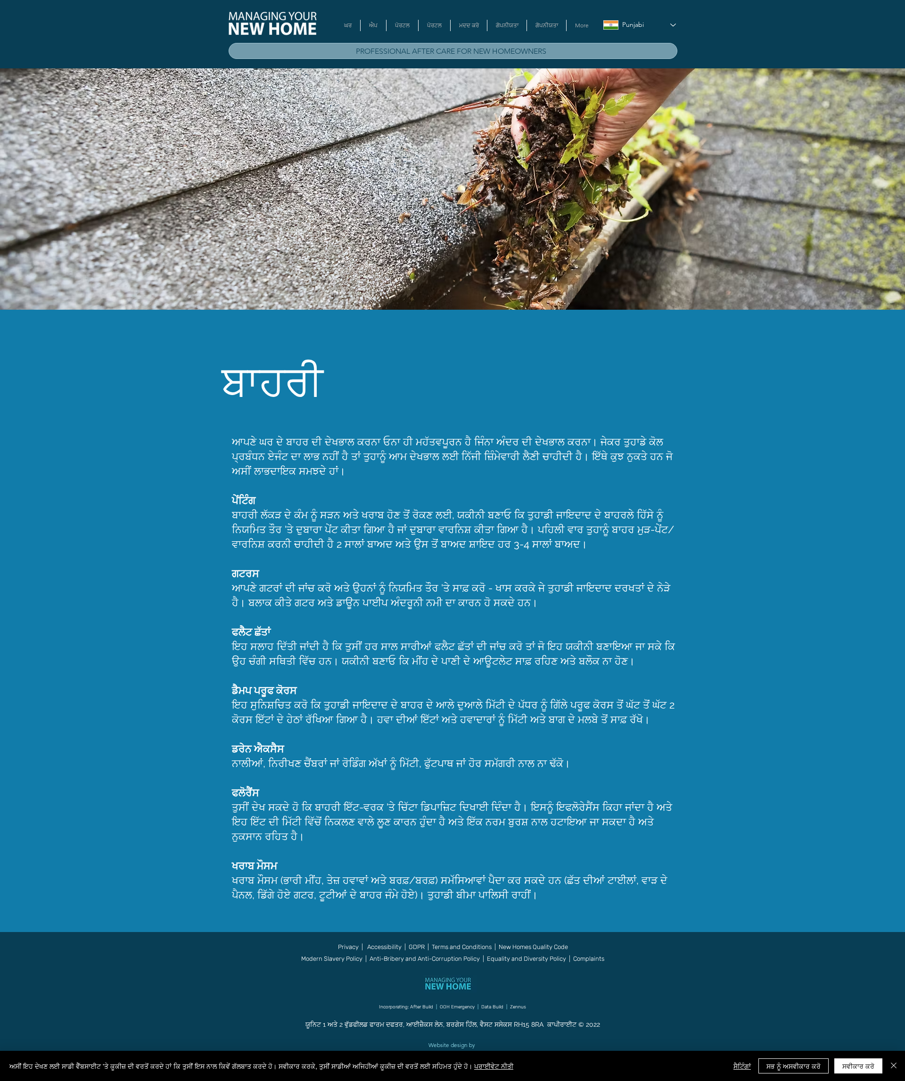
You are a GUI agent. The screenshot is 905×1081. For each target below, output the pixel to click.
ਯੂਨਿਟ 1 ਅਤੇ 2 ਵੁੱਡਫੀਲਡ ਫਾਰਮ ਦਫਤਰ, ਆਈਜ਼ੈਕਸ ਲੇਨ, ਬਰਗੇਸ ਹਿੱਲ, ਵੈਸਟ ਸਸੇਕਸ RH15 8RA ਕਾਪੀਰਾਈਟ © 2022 (452, 1024)
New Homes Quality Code (533, 946)
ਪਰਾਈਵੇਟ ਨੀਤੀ (493, 1066)
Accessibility (385, 946)
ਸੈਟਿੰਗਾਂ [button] (742, 1066)
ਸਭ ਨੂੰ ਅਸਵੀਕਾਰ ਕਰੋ (793, 1066)
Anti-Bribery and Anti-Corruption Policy (425, 958)
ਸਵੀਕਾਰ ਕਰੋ (858, 1066)
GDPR (417, 946)
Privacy (348, 946)
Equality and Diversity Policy (525, 958)
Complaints (588, 958)
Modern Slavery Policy (331, 958)
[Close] (893, 1065)
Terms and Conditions (462, 946)
